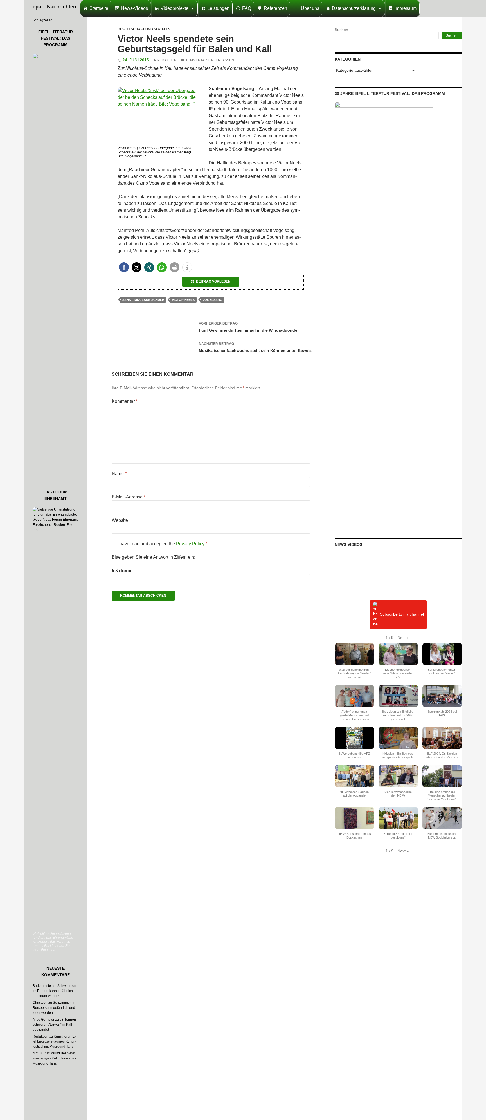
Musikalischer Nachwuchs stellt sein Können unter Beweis (255, 347)
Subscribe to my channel (402, 614)
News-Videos (134, 8)
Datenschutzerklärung (354, 8)
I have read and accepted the (162, 543)
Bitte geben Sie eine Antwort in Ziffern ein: (153, 557)
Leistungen (218, 8)
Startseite (98, 8)
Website (120, 520)
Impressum (406, 8)
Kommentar (125, 401)
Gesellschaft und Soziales (144, 29)
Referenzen (275, 8)
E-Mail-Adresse (128, 497)
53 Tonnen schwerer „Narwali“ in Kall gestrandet (54, 1025)
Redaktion (167, 60)
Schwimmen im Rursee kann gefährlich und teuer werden (54, 991)
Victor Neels (183, 299)
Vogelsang (212, 299)
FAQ (246, 8)
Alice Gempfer (43, 1019)
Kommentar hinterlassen (209, 60)
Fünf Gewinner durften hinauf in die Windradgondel (248, 326)
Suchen (341, 29)
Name (119, 473)
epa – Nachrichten (54, 7)
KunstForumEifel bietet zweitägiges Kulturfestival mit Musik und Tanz (54, 1041)
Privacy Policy (191, 543)
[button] (124, 267)
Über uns (310, 8)
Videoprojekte (174, 8)
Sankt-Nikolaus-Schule (143, 299)
